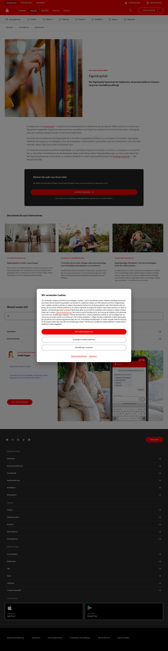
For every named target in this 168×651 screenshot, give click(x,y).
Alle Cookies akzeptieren (84, 332)
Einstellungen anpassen (84, 347)
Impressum (93, 356)
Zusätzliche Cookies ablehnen (84, 340)
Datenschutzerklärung (64, 312)
